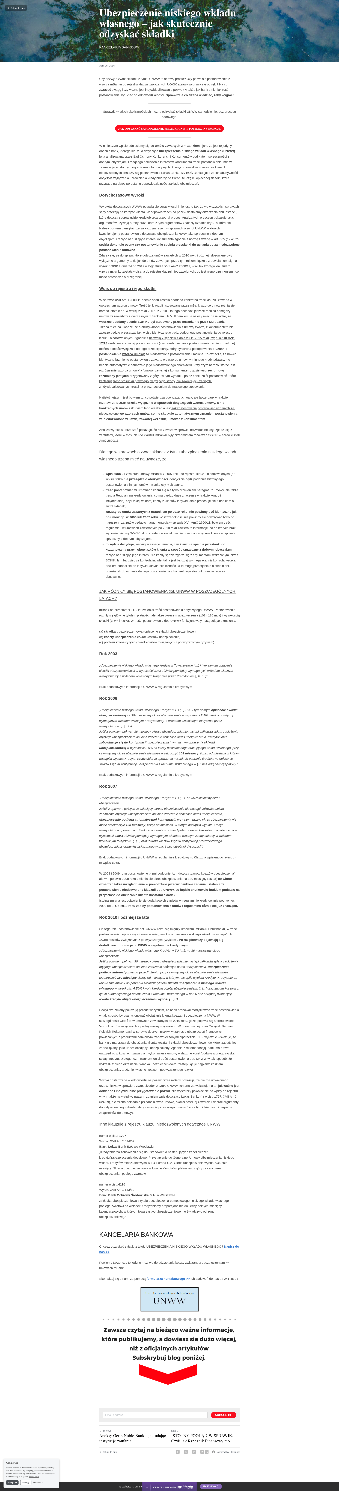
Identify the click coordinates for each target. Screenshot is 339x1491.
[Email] (202, 1452)
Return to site (17, 8)
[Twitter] (186, 1452)
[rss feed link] (207, 1452)
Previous (106, 1430)
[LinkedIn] (194, 1452)
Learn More (34, 1476)
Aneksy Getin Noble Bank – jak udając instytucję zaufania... (132, 1438)
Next (173, 1430)
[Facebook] (178, 1452)
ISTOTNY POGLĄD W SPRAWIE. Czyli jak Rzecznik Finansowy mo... (202, 1438)
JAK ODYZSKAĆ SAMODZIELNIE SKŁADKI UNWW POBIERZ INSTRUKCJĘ (169, 128)
